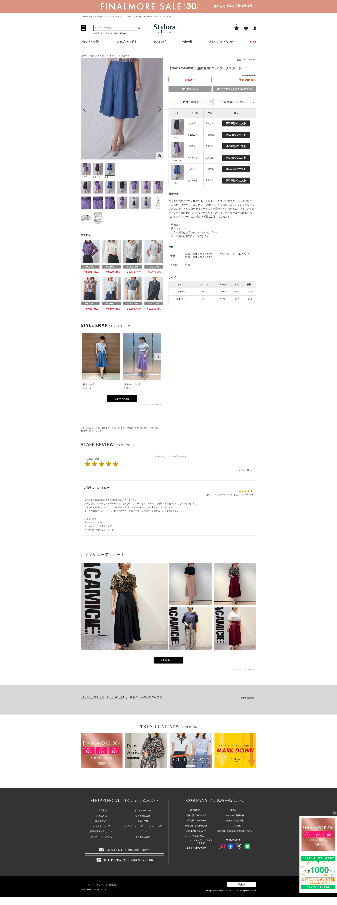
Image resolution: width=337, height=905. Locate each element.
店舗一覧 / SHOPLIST (196, 815)
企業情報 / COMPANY (196, 820)
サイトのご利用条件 (234, 815)
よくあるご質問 (143, 836)
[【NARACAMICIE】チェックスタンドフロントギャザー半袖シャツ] (90, 288)
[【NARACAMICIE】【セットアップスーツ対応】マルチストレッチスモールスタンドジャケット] (153, 288)
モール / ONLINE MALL (196, 836)
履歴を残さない (248, 698)
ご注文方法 (101, 810)
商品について (101, 821)
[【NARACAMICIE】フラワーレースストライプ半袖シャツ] (153, 251)
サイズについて (143, 831)
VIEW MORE (122, 398)
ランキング (159, 41)
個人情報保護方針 (234, 820)
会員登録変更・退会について (101, 831)
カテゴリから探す (127, 41)
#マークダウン (107, 33)
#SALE (96, 33)
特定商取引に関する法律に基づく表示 (235, 831)
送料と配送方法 (143, 816)
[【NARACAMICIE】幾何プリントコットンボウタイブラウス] (132, 288)
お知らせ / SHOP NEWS (196, 826)
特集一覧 (187, 41)
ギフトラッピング (142, 810)
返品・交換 (143, 821)
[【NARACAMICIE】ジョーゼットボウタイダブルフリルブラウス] (111, 251)
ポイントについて (101, 826)
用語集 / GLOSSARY (196, 831)
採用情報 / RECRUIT (196, 848)
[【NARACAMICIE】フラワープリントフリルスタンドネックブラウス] (90, 251)
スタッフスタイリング (221, 41)
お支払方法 (101, 816)
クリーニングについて (101, 836)
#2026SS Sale (120, 33)
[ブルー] (122, 108)
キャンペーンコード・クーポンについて (143, 826)
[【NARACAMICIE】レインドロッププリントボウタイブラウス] (111, 288)
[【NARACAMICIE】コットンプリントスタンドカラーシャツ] (132, 251)
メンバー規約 (234, 826)
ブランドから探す (90, 41)
